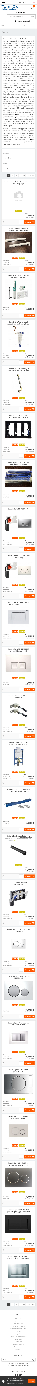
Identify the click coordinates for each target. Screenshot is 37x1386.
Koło (23, 123)
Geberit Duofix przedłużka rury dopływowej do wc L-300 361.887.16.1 (18, 837)
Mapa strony (18, 1318)
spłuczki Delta (28, 117)
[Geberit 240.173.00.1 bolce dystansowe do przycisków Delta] (18, 242)
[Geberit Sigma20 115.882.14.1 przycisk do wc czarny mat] (18, 1177)
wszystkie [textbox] (7, 168)
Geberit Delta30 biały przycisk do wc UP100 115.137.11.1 (18, 603)
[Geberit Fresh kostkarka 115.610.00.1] (18, 897)
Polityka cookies (18, 1339)
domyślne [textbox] (7, 158)
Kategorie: (5, 163)
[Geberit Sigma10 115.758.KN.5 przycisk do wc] (18, 1084)
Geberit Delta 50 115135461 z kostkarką (18, 510)
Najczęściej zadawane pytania (18, 1328)
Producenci (18, 26)
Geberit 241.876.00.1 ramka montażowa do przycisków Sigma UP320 (18, 417)
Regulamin (18, 1349)
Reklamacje (18, 1341)
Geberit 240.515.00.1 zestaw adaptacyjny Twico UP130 (18, 276)
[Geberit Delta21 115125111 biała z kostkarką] (18, 570)
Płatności (18, 1331)
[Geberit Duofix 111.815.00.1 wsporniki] (18, 710)
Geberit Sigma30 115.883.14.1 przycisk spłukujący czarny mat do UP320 (18, 1212)
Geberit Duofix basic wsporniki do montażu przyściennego (18, 790)
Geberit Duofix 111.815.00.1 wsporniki (18, 697)
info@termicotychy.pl (23, 21)
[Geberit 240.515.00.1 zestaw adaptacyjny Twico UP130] (18, 289)
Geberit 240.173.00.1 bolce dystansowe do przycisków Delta (18, 230)
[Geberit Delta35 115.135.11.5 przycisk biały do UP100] (18, 663)
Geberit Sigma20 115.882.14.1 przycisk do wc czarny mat (18, 1164)
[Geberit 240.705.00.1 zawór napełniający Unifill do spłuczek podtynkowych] (18, 336)
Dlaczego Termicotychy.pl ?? (18, 1336)
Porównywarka (29, 3)
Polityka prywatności (18, 1344)
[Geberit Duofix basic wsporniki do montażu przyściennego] (18, 803)
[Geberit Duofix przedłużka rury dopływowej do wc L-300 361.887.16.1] (18, 850)
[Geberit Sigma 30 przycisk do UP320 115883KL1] (18, 1037)
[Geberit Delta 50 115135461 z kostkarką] (18, 523)
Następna (31, 176)
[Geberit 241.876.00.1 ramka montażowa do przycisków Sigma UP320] (18, 429)
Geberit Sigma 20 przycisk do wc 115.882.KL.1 (18, 977)
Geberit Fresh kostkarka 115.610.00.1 (18, 884)
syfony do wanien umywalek (22, 135)
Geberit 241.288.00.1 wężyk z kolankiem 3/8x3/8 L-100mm (18, 370)
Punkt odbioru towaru (18, 1326)
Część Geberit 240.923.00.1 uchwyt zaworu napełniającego (18, 183)
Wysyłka (18, 1334)
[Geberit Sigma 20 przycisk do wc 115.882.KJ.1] (18, 943)
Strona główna (7, 26)
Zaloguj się (20, 3)
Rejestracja (23, 3)
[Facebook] (16, 1375)
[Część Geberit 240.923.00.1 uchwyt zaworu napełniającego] (18, 196)
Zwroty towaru (18, 1347)
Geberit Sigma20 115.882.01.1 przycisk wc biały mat (18, 1117)
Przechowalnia (26, 3)
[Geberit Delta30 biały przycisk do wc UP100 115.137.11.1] (18, 616)
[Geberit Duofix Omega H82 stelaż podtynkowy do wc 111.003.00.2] (18, 756)
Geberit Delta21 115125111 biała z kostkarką (18, 557)
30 (24, 176)
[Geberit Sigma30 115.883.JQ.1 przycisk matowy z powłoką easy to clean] (18, 1270)
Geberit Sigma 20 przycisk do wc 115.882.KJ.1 (18, 930)
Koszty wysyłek (18, 1323)
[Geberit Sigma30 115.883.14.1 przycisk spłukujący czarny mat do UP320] (18, 1224)
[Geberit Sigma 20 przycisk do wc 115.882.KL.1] (18, 990)
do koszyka (28, 222)
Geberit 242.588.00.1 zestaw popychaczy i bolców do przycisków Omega (18, 464)
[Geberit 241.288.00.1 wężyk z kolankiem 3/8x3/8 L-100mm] (18, 383)
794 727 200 (21, 12)
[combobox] (18, 158)
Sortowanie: (6, 153)
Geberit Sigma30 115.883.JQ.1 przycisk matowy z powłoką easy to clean (18, 1258)
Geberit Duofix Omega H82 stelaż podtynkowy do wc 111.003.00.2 (18, 744)
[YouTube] (20, 1375)
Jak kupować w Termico (18, 1321)
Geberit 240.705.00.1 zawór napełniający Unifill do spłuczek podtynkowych (18, 324)
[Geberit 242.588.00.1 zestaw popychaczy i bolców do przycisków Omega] (18, 476)
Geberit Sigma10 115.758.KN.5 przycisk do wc (18, 1071)
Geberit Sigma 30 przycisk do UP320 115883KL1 (18, 1024)
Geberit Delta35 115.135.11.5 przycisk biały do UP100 (18, 650)
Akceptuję (31, 1381)
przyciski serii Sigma (10, 117)
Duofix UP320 (19, 115)
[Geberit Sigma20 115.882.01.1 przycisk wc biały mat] (18, 1130)
